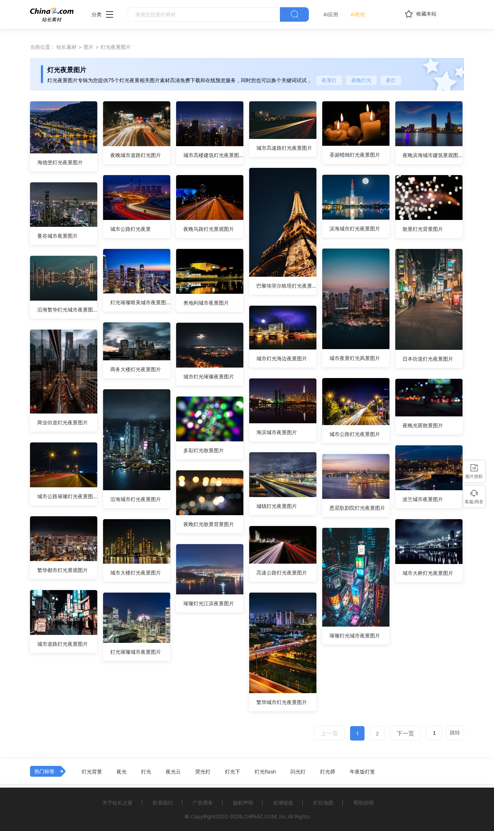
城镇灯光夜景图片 (276, 506)
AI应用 (330, 14)
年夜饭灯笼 (362, 771)
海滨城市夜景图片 (276, 432)
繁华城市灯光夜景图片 (281, 702)
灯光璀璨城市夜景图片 (135, 652)
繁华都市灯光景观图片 (62, 570)
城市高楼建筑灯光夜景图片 (213, 155)
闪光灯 (298, 771)
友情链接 (283, 803)
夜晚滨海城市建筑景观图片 (433, 155)
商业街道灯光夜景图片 (62, 422)
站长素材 (66, 47)
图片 (89, 47)
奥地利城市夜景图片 (206, 303)
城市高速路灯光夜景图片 (284, 148)
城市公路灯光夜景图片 (354, 434)
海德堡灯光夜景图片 (60, 162)
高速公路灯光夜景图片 (281, 572)
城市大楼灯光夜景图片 (135, 572)
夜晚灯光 (361, 80)
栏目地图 (323, 803)
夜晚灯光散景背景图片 (208, 524)
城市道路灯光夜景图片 (62, 644)
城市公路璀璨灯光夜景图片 (67, 496)
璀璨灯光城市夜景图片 (354, 635)
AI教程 (357, 14)
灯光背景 (92, 771)
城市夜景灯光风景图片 (354, 358)
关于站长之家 (117, 803)
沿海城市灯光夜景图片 (135, 499)
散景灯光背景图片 (423, 229)
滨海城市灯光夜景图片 (354, 228)
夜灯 (391, 80)
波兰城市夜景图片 (423, 499)
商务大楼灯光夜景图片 (135, 369)
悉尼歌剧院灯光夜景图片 (357, 508)
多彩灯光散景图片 (203, 450)
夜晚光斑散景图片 (423, 425)
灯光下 (232, 771)
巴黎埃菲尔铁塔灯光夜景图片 (286, 286)
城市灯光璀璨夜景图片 (208, 376)
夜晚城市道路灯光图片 (135, 155)
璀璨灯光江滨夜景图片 (208, 603)
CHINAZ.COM (260, 816)
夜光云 (173, 771)
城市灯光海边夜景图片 (281, 358)
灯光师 (327, 771)
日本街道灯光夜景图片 (428, 359)
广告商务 (203, 803)
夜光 (121, 771)
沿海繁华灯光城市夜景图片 (67, 309)
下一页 (405, 733)
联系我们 (163, 803)
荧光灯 (202, 771)
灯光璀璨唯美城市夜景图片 (140, 302)
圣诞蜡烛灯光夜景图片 (354, 155)
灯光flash (265, 771)
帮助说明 (363, 803)
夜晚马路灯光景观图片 (208, 229)
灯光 (146, 771)
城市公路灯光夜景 (130, 229)
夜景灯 (329, 80)
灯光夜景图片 (116, 47)
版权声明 (243, 803)
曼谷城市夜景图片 (57, 236)
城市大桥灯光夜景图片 (428, 573)
